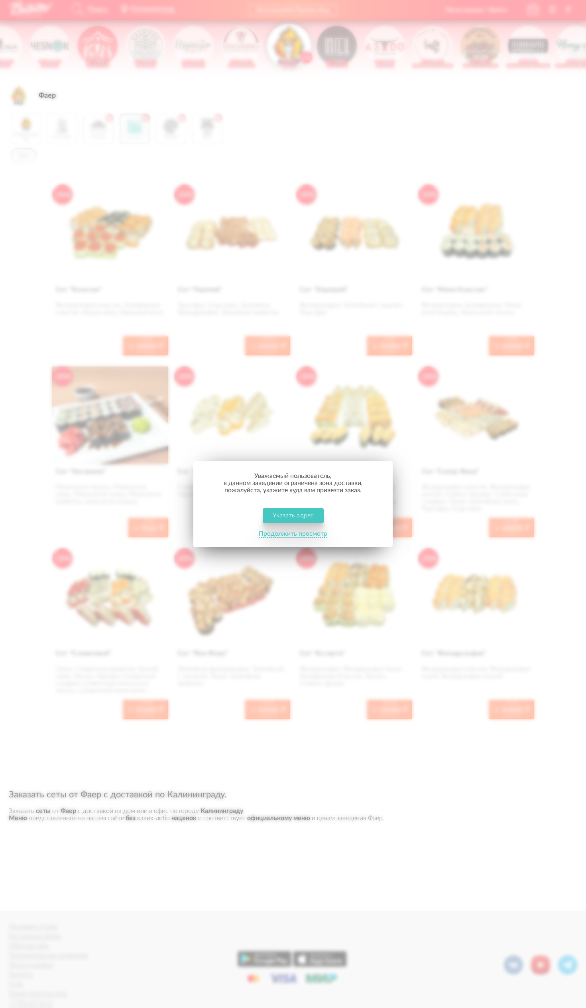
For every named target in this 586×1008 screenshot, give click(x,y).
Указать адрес (293, 515)
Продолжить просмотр (293, 534)
